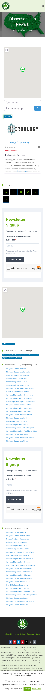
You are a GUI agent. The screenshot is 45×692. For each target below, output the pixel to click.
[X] (6, 199)
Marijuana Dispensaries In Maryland (19, 414)
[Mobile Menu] (43, 6)
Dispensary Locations (24, 30)
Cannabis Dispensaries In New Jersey (19, 398)
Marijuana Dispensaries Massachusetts (20, 438)
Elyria (5, 358)
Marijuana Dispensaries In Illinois (18, 418)
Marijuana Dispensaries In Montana (19, 405)
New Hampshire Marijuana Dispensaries (20, 401)
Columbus (23, 355)
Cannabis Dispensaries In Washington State (21, 431)
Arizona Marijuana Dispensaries (17, 385)
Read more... (22, 171)
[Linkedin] (18, 642)
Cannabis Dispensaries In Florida (17, 424)
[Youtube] (20, 192)
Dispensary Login (33, 634)
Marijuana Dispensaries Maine (17, 441)
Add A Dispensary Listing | (15, 634)
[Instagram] (13, 192)
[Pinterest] (35, 192)
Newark (18, 358)
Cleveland (15, 355)
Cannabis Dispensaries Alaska (16, 382)
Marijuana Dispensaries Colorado (18, 372)
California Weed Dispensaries (16, 378)
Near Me (8, 117)
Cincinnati (6, 355)
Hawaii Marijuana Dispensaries (17, 421)
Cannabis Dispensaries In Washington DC (20, 428)
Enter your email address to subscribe (18, 238)
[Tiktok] (34, 642)
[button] (22, 69)
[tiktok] (28, 192)
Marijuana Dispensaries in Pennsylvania (20, 388)
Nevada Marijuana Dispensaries (17, 375)
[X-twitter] (26, 642)
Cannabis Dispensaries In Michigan (18, 411)
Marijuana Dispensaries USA (16, 369)
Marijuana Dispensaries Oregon (17, 434)
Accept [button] (27, 689)
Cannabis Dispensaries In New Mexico (19, 395)
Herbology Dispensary (17, 142)
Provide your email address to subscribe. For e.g (21, 252)
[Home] (14, 30)
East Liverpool (33, 355)
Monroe (11, 358)
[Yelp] (6, 192)
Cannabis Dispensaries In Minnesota (19, 408)
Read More (36, 688)
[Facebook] (10, 642)
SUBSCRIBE (15, 259)
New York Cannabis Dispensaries (17, 392)
